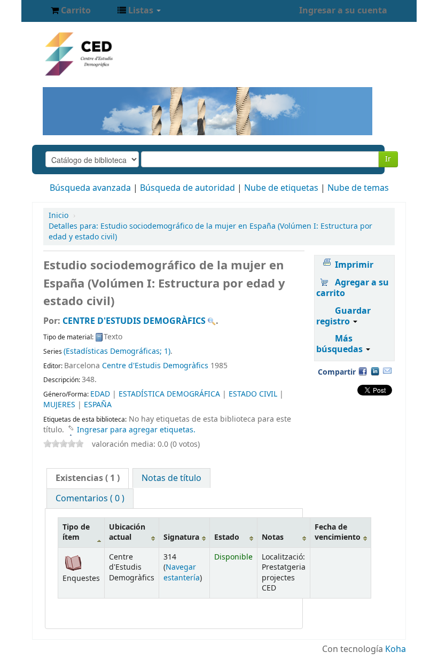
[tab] (87, 478)
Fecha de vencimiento (338, 532)
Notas (273, 537)
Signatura (181, 537)
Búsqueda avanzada (90, 188)
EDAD (100, 394)
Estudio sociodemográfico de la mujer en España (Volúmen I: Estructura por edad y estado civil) (210, 232)
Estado (226, 537)
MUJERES (59, 404)
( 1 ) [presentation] (88, 478)
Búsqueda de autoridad (187, 188)
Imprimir (354, 265)
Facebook (362, 371)
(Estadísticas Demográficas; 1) (117, 351)
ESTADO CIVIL (253, 394)
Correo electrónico (387, 371)
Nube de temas (358, 188)
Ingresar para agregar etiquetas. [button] (136, 430)
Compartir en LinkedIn (375, 371)
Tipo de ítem (76, 532)
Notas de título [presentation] (171, 478)
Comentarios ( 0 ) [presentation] (90, 498)
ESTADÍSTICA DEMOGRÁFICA (169, 394)
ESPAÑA (98, 404)
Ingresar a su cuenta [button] (343, 10)
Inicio (58, 215)
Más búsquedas (340, 344)
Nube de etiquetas (281, 188)
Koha (395, 649)
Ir (388, 159)
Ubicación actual (127, 532)
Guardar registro (343, 316)
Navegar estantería (181, 572)
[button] (71, 10)
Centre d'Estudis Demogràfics (155, 365)
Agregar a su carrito (352, 288)
